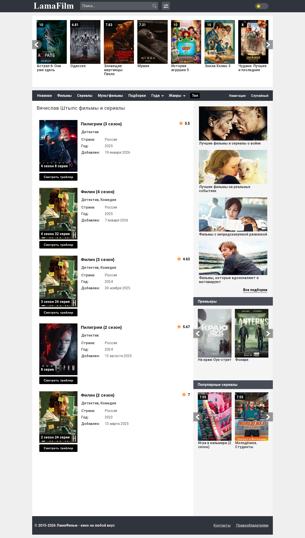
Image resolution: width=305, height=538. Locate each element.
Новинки (44, 95)
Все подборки (255, 290)
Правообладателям (252, 525)
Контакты (222, 525)
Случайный (259, 95)
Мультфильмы (110, 95)
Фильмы (64, 95)
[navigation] (166, 6)
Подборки (137, 95)
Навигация (237, 95)
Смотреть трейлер (58, 177)
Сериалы (84, 95)
